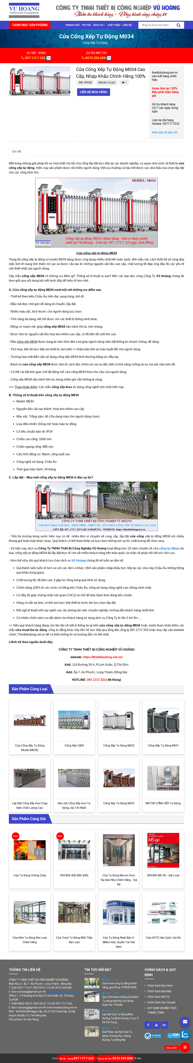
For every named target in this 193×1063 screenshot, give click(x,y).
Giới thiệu (114, 25)
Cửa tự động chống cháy (30, 875)
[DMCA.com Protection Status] (175, 1035)
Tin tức (86, 25)
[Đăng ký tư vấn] (185, 1022)
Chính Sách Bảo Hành (160, 985)
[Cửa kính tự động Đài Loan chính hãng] (30, 912)
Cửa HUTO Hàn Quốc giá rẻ (163, 937)
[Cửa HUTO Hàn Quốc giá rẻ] (163, 912)
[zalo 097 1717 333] (48, 58)
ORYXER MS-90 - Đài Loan (163, 875)
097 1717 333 (35, 58)
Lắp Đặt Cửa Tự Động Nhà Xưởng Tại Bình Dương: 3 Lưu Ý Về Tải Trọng (120, 1018)
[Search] (178, 25)
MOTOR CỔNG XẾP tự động (163, 803)
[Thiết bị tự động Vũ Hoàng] (24, 10)
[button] (67, 69)
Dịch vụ (98, 25)
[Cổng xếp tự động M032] (119, 720)
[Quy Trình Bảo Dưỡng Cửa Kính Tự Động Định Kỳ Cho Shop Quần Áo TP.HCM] (91, 996)
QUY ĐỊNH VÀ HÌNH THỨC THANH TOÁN (162, 1010)
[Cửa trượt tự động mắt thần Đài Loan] (74, 912)
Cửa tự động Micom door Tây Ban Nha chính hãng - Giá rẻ (118, 880)
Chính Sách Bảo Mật (159, 991)
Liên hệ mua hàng (93, 92)
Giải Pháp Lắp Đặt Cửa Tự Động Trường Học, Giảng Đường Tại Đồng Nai (117, 1035)
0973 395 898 (95, 58)
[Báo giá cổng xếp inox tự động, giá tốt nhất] (74, 778)
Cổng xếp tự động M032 (118, 745)
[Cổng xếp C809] (74, 720)
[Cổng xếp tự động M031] (163, 720)
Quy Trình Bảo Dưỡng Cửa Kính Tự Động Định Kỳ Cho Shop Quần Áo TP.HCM (120, 1000)
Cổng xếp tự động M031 (163, 745)
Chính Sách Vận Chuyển (161, 1002)
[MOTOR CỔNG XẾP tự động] (163, 778)
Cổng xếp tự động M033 (118, 803)
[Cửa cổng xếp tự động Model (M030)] (30, 720)
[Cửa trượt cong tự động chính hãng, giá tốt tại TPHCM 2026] (91, 982)
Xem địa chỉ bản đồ (164, 132)
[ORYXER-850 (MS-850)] (74, 850)
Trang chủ (72, 25)
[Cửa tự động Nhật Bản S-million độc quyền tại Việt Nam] (119, 912)
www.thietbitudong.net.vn (62, 991)
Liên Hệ (127, 25)
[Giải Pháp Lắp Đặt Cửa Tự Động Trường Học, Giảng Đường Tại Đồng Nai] (91, 1031)
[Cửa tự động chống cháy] (30, 850)
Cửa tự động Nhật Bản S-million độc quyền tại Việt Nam (119, 942)
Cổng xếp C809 (74, 745)
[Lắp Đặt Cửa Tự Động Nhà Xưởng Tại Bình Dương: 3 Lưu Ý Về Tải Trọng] (91, 1013)
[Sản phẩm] (185, 1047)
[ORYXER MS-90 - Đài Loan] (163, 850)
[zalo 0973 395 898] (108, 58)
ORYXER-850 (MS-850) (74, 875)
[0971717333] (185, 1034)
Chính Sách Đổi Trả (158, 996)
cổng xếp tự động (95, 43)
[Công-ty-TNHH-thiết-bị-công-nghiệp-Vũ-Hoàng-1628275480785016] (148, 1025)
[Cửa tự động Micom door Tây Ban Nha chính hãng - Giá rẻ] (119, 850)
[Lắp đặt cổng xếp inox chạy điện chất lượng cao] (30, 778)
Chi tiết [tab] (16, 151)
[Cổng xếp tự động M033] (119, 778)
